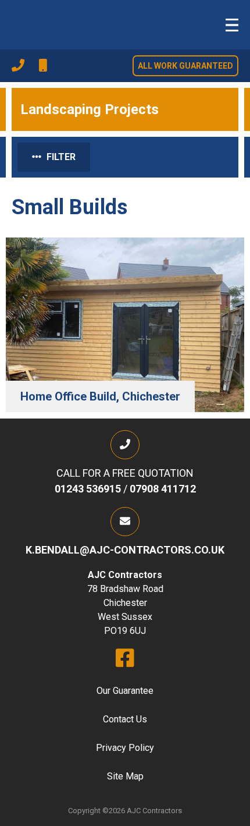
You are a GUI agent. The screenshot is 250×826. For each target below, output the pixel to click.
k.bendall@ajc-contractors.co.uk (125, 550)
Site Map (125, 776)
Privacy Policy (125, 747)
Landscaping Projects (89, 109)
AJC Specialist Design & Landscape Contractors (55, 23)
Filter (60, 156)
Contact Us (125, 719)
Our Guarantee (125, 690)
